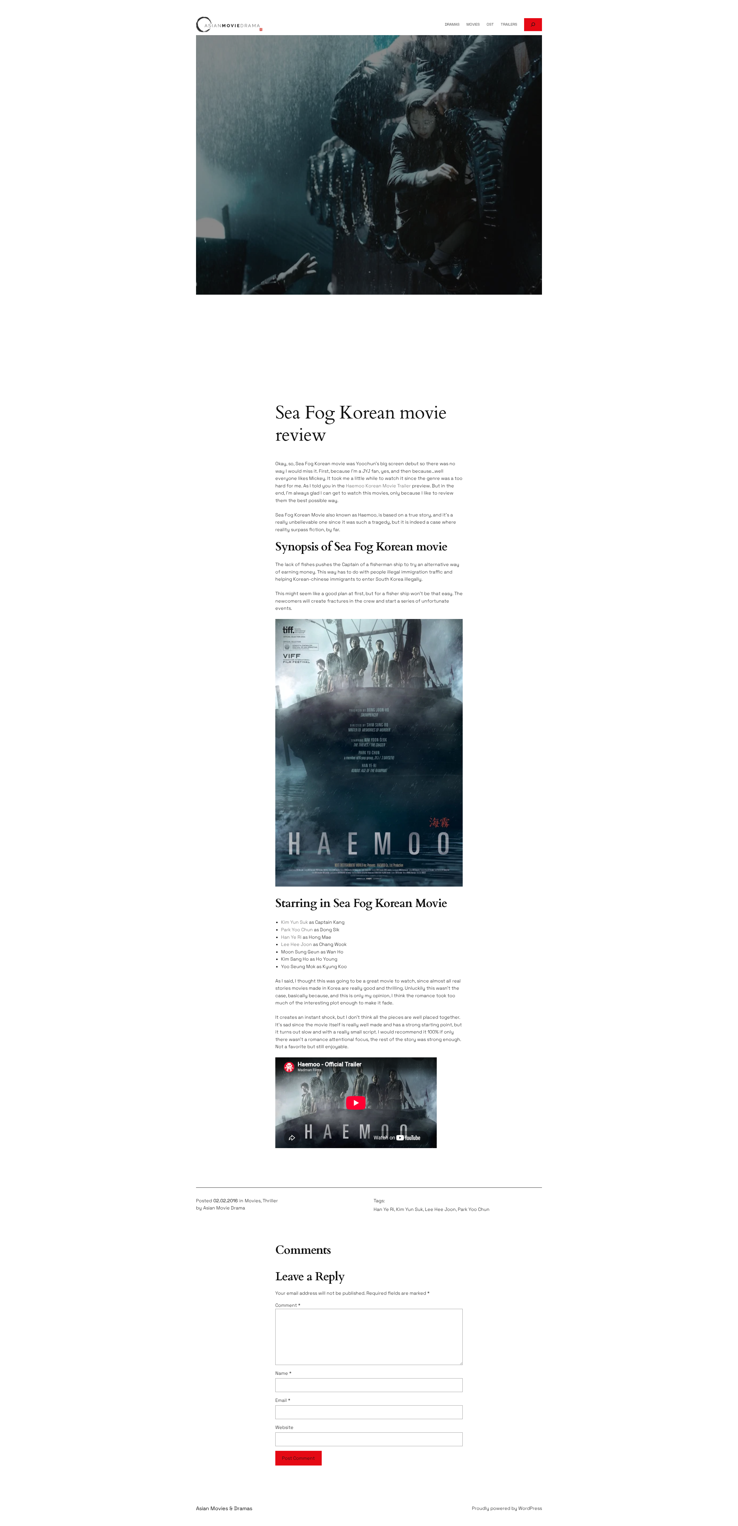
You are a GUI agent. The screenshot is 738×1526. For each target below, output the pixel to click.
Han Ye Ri (291, 937)
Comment (287, 1305)
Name (283, 1373)
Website (284, 1427)
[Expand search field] (533, 24)
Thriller (270, 1201)
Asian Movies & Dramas (224, 1508)
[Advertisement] (369, 355)
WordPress (530, 1508)
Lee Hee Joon (296, 944)
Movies (253, 1201)
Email (282, 1400)
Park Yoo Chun (297, 930)
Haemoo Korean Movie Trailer (378, 486)
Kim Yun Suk (294, 922)
